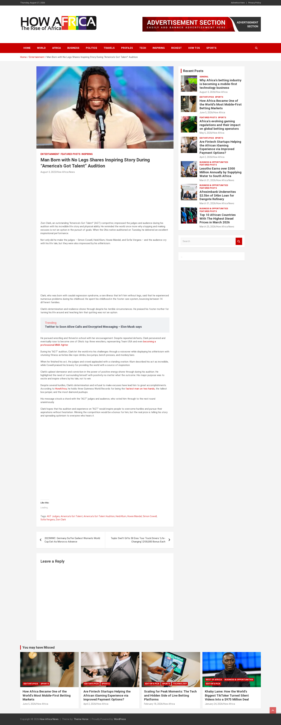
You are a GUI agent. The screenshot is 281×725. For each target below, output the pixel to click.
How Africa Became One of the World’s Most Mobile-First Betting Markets (221, 104)
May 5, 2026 (206, 133)
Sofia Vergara (47, 519)
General (204, 77)
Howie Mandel (134, 516)
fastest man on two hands (140, 388)
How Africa (221, 92)
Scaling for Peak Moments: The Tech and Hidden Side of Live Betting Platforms (170, 695)
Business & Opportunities (214, 162)
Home (27, 47)
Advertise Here (238, 2)
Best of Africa (214, 680)
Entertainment (50, 154)
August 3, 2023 (48, 172)
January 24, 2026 (214, 704)
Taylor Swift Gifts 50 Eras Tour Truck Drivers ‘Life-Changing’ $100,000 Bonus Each (138, 540)
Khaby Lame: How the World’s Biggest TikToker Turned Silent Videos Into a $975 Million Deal (227, 695)
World (41, 47)
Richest (176, 47)
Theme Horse (81, 719)
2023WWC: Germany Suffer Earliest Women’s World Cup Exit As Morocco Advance (72, 540)
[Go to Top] (273, 710)
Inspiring (159, 47)
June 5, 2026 (206, 112)
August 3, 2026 (207, 92)
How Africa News (66, 172)
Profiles (127, 47)
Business (73, 47)
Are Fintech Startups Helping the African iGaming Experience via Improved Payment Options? (220, 147)
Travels (109, 47)
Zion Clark (61, 519)
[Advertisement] (104, 198)
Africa (56, 47)
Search (239, 241)
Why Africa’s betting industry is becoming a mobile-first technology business (220, 84)
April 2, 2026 (206, 157)
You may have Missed (38, 647)
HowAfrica (61, 388)
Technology (180, 684)
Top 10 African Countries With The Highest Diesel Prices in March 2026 (218, 218)
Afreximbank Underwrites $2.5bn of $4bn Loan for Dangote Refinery (218, 195)
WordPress (120, 719)
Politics (91, 47)
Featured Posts (70, 154)
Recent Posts (193, 71)
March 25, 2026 (207, 226)
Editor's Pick (207, 97)
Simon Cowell (150, 516)
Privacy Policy (254, 2)
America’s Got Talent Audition (99, 516)
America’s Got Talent (72, 516)
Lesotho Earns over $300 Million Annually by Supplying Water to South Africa (220, 172)
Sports (211, 47)
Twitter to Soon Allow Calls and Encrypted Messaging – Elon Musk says (93, 326)
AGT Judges (53, 516)
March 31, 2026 (207, 180)
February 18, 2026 (153, 704)
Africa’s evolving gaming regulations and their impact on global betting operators (220, 125)
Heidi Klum (121, 516)
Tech (142, 47)
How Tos (194, 47)
